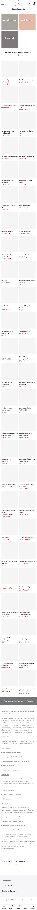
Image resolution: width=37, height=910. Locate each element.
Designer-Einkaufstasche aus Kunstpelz (8, 639)
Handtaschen (5, 737)
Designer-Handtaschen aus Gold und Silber (9, 435)
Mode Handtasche (7, 231)
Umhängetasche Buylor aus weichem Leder (27, 460)
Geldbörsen (5, 774)
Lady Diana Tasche (24, 331)
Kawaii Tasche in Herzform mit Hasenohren (9, 613)
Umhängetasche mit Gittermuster (7, 332)
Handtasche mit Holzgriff (26, 157)
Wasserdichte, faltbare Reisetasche (26, 307)
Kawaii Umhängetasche (8, 587)
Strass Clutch (5, 280)
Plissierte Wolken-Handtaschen (6, 383)
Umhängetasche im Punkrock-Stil (25, 409)
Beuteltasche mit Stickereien (6, 460)
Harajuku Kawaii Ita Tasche (27, 561)
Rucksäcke (4, 803)
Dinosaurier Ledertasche (9, 357)
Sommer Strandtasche (25, 255)
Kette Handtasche (24, 206)
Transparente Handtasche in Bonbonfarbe (27, 664)
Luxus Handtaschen (25, 231)
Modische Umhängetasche (9, 157)
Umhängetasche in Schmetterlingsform (25, 613)
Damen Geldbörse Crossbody (7, 664)
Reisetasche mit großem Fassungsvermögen (26, 588)
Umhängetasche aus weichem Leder (7, 132)
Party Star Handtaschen (8, 485)
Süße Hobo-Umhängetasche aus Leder (27, 358)
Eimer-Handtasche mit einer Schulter (25, 435)
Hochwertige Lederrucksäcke (6, 81)
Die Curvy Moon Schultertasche (6, 409)
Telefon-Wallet (5, 538)
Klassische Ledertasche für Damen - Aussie (27, 690)
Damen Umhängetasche (8, 105)
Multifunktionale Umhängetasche (6, 256)
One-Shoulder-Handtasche (27, 80)
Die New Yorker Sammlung (27, 538)
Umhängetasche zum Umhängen (7, 181)
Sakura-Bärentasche (7, 689)
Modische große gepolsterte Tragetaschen (26, 639)
